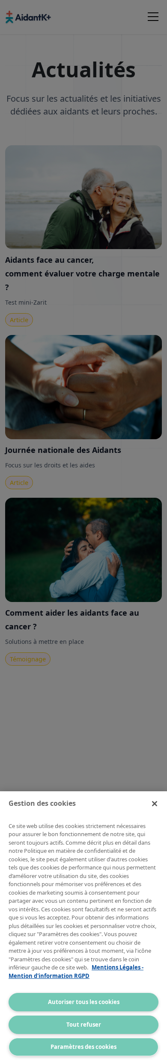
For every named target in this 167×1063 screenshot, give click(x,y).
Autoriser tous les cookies (83, 1002)
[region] (83, 927)
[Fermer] (154, 803)
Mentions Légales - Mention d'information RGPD (76, 971)
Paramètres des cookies (83, 1047)
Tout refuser (83, 1024)
